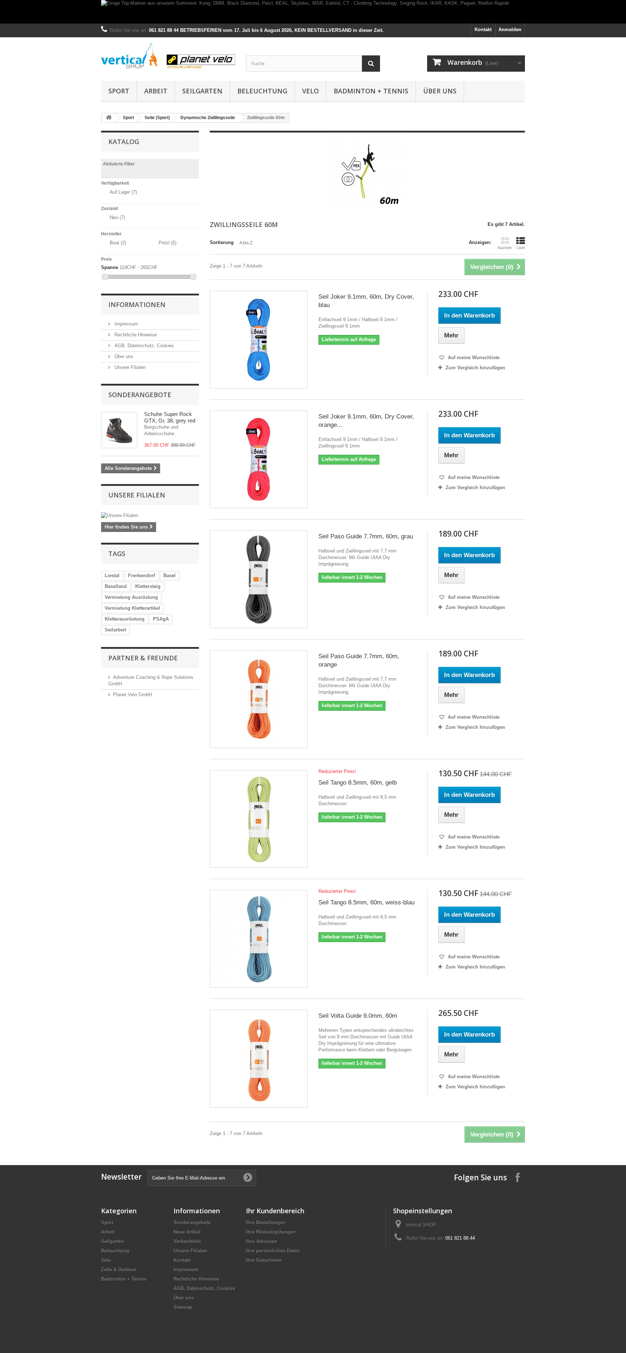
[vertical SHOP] (168, 56)
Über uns (439, 91)
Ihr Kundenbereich (275, 1210)
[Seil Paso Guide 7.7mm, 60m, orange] (258, 699)
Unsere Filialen (129, 367)
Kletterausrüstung (125, 619)
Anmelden (509, 29)
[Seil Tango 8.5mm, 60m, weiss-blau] (258, 939)
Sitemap (183, 1307)
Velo (310, 91)
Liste (521, 247)
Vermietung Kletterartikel (132, 608)
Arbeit (155, 91)
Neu (117, 217)
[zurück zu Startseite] (109, 117)
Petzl (167, 242)
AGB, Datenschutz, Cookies (143, 345)
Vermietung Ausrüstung (131, 597)
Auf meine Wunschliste (473, 357)
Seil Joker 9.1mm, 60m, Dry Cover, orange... (366, 420)
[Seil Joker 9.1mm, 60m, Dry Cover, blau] (258, 339)
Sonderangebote (139, 394)
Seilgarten (202, 91)
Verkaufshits (187, 1241)
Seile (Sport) (157, 117)
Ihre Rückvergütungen (271, 1232)
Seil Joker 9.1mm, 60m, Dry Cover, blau (366, 300)
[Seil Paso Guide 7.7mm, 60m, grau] (258, 579)
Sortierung (222, 242)
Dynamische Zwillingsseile (207, 117)
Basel (169, 575)
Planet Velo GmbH (132, 694)
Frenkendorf (141, 575)
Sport (118, 91)
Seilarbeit (115, 630)
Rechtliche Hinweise (135, 334)
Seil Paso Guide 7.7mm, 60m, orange (358, 660)
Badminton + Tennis (371, 91)
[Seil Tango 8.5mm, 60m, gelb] (258, 819)
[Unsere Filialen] (150, 515)
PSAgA (161, 619)
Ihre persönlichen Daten (273, 1250)
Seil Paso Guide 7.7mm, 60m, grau (365, 536)
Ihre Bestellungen (265, 1222)
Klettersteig (147, 586)
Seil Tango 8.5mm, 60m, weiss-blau (366, 902)
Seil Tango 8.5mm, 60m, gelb (357, 782)
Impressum (125, 324)
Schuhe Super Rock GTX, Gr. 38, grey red (169, 417)
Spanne (109, 267)
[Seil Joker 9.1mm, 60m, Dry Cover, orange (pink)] (258, 459)
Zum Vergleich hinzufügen (475, 367)
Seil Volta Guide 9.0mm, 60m (357, 1015)
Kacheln (505, 247)
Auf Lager (123, 192)
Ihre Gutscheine (263, 1260)
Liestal (112, 575)
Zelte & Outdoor (119, 1269)
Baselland (116, 586)
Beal (118, 242)
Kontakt (483, 29)
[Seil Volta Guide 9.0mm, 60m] (258, 1058)
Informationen (137, 304)
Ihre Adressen (261, 1241)
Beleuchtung (262, 91)
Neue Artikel (187, 1232)
